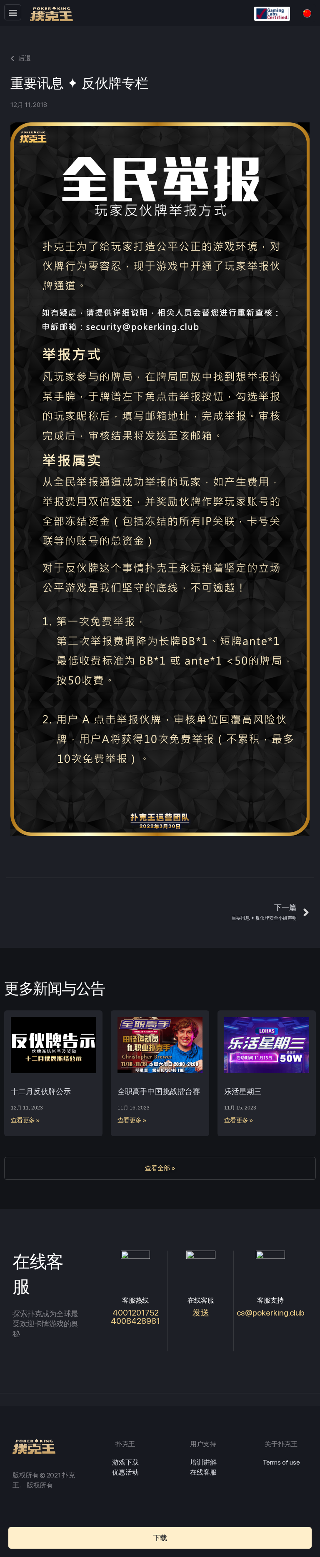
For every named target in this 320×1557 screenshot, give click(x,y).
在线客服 (203, 1472)
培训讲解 (203, 1462)
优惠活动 (125, 1472)
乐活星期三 (243, 1091)
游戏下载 (125, 1462)
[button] (13, 12)
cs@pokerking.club (271, 1313)
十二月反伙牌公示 (41, 1091)
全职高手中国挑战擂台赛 (159, 1091)
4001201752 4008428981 (135, 1317)
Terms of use (281, 1462)
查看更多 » (25, 1120)
